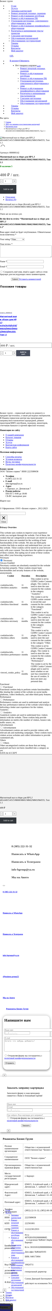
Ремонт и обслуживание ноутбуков (17, 1232)
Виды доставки (13, 462)
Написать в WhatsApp (26, 854)
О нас (8, 1210)
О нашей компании (15, 435)
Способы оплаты (14, 457)
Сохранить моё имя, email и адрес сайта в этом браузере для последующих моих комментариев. (23, 273)
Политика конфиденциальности (21, 464)
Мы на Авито (20, 877)
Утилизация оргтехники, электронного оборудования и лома (17, 1250)
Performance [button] (5, 697)
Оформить (24, 61)
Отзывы (9, 440)
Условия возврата (14, 459)
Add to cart (8, 189)
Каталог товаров (13, 437)
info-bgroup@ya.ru (23, 869)
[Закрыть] (4, 885)
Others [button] (3, 740)
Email (3, 266)
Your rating (6, 239)
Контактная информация (17, 445)
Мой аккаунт (11, 1300)
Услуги (9, 442)
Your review (6, 244)
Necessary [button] (4, 558)
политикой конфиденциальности (19, 1058)
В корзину (14, 61)
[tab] (29, 197)
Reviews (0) (11, 199)
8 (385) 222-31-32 (22, 846)
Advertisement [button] (6, 725)
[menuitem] (14, 8)
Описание (10, 197)
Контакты (9, 1297)
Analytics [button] (4, 710)
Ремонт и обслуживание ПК (17, 1240)
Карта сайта (11, 447)
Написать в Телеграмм (26, 861)
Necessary (7, 560)
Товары (9, 1292)
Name (3, 261)
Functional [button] (4, 684)
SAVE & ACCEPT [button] (8, 753)
